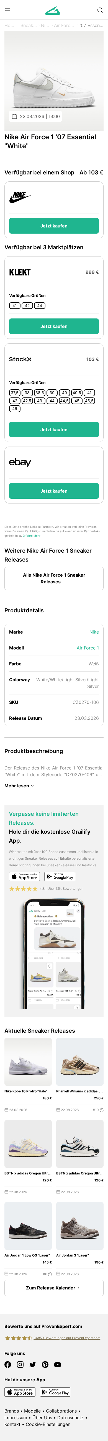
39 (52, 392)
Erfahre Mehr (31, 535)
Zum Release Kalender (50, 1288)
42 (27, 305)
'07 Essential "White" (92, 25)
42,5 (27, 401)
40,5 (77, 392)
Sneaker (28, 25)
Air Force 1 (65, 25)
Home (10, 25)
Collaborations (61, 1411)
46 (14, 408)
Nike (45, 25)
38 (27, 392)
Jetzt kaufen (54, 226)
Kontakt (12, 1424)
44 (39, 305)
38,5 (39, 392)
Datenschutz (70, 1417)
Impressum (15, 1417)
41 (14, 305)
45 (76, 401)
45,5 (89, 401)
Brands (11, 1411)
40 (64, 392)
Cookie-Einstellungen (48, 1424)
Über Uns (42, 1417)
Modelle (32, 1411)
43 (39, 401)
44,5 (64, 401)
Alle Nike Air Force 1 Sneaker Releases (54, 578)
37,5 (15, 392)
